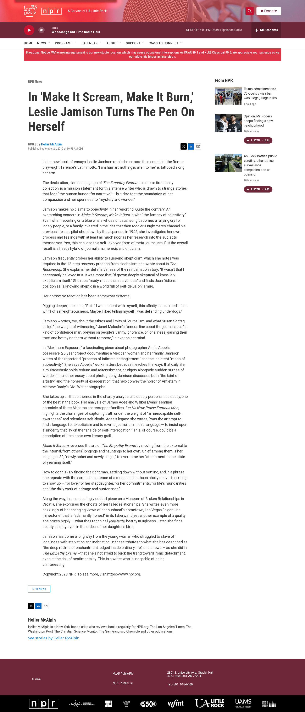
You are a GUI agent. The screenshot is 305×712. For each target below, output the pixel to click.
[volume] (41, 30)
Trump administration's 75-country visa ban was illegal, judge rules (260, 93)
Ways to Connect (163, 43)
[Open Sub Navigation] (49, 43)
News (41, 43)
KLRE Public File (123, 683)
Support (133, 43)
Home (28, 43)
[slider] (48, 30)
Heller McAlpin (51, 144)
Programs (64, 43)
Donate (270, 11)
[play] (29, 30)
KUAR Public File (123, 673)
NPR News (35, 81)
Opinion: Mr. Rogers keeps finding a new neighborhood (258, 120)
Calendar (90, 43)
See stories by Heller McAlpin (53, 637)
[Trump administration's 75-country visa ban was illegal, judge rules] (228, 96)
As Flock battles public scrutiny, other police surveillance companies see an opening (260, 165)
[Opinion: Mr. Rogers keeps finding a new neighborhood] (228, 123)
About (112, 43)
